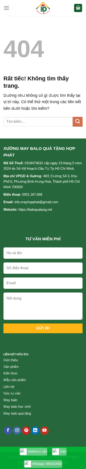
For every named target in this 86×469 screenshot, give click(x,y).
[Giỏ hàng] (78, 8)
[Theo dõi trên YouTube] (44, 430)
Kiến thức (10, 373)
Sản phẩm (11, 367)
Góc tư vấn (11, 393)
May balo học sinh (17, 406)
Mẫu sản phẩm (14, 380)
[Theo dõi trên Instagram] (17, 430)
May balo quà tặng (17, 413)
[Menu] (6, 8)
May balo (10, 400)
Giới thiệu (10, 360)
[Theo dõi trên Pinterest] (26, 430)
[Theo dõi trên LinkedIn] (35, 430)
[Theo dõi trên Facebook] (8, 430)
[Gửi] (78, 122)
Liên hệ (8, 387)
